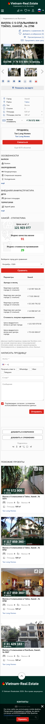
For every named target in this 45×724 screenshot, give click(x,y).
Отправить (36, 412)
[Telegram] (31, 446)
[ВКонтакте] (13, 446)
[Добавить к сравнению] (36, 469)
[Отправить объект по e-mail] (19, 81)
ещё (3, 183)
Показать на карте (24, 88)
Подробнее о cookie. (12, 715)
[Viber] (23, 446)
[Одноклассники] (17, 446)
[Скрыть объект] (8, 81)
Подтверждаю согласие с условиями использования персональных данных (20, 404)
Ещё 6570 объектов (22, 148)
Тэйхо (26, 102)
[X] (20, 446)
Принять (22, 719)
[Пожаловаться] (36, 81)
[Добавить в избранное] (41, 469)
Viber (34, 369)
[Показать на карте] (3, 81)
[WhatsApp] (27, 446)
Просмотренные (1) (36, 37)
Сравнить (23, 270)
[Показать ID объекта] (30, 81)
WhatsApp (24, 369)
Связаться (22, 142)
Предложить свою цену (34, 40)
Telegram (8, 372)
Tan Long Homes (22, 136)
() (21, 10)
